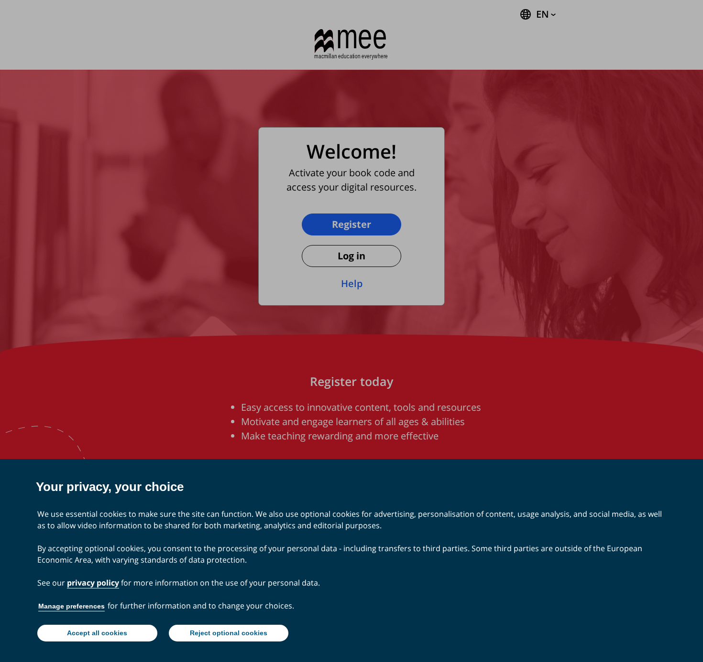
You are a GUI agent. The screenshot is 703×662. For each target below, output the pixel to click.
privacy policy (93, 582)
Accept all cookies (97, 633)
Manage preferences (71, 606)
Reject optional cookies (228, 633)
